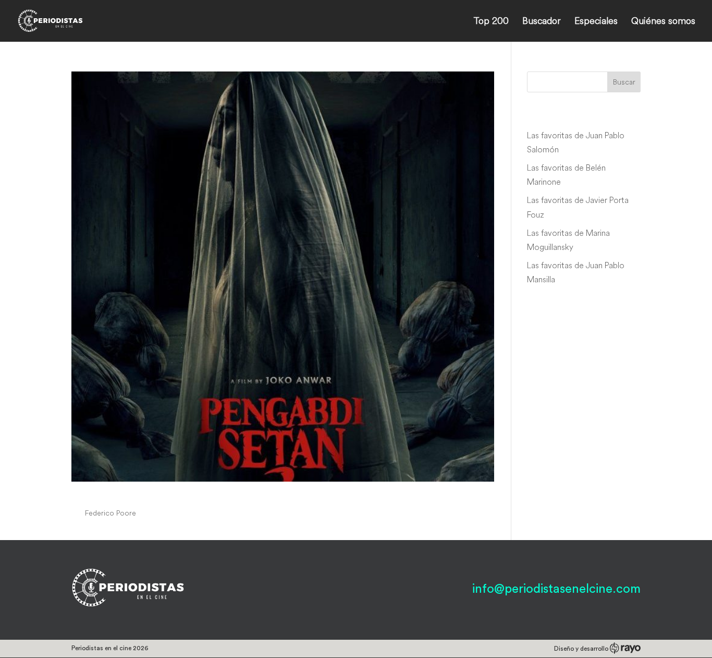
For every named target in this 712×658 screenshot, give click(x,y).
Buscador (541, 22)
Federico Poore (110, 513)
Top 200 (491, 22)
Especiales (596, 22)
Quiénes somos (663, 22)
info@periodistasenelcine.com (556, 589)
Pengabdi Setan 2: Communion (172, 493)
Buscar (624, 82)
